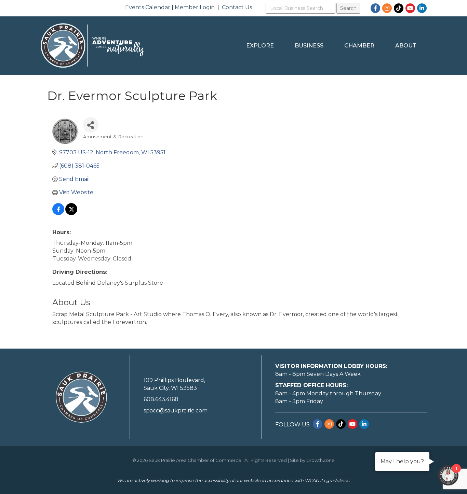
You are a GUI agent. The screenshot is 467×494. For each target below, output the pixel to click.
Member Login (195, 7)
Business (309, 45)
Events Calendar (147, 7)
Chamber (359, 45)
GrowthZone (320, 460)
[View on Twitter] (71, 213)
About (405, 45)
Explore (260, 45)
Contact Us (237, 7)
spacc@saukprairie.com (176, 410)
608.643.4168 (161, 399)
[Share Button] (90, 124)
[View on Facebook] (58, 213)
